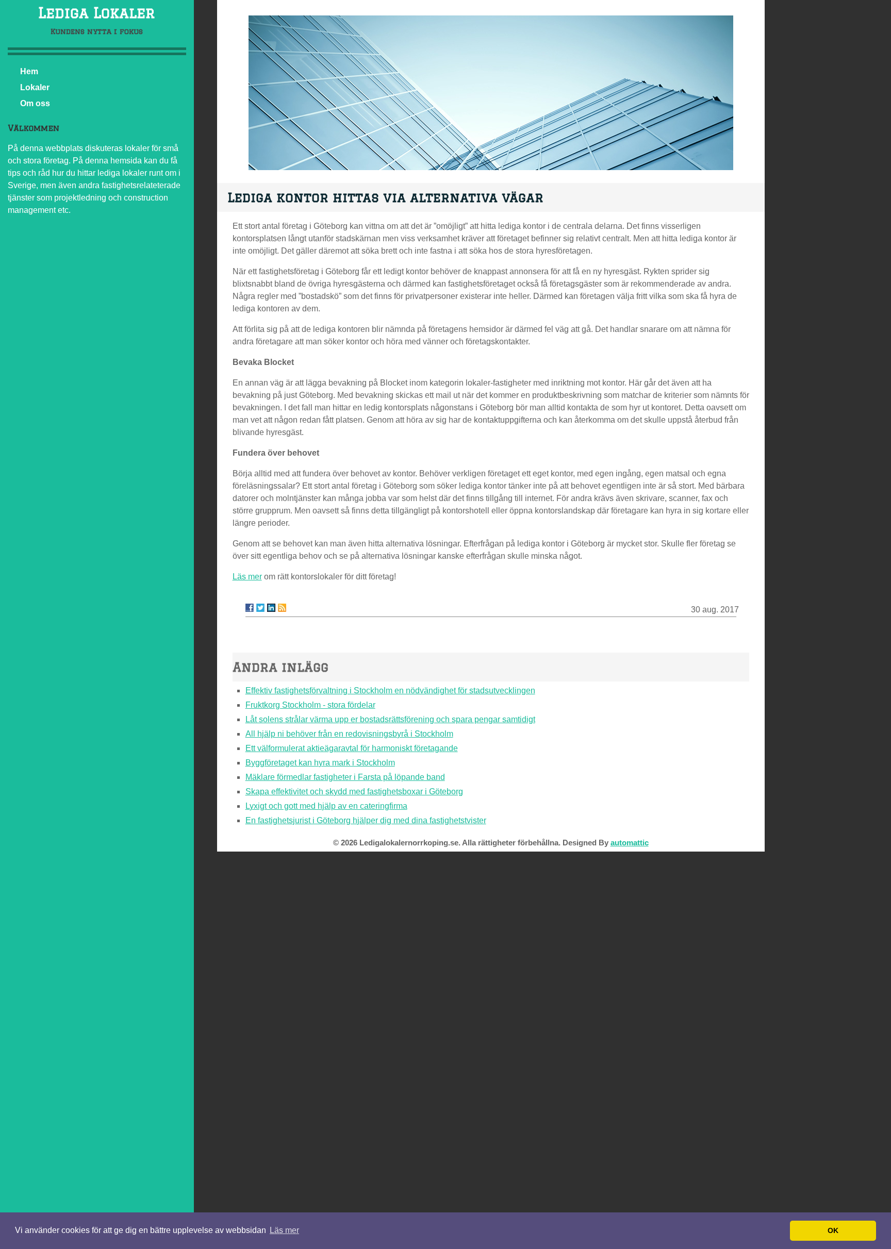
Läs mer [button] (284, 1230)
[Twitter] (260, 608)
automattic (629, 842)
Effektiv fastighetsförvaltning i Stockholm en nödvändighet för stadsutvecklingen (390, 690)
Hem (29, 71)
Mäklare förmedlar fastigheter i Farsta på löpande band (345, 777)
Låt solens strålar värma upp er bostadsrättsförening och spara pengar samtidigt (390, 719)
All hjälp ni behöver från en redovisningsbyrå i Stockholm (349, 733)
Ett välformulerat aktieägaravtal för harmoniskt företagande (351, 748)
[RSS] (282, 608)
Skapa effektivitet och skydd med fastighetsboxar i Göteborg (354, 791)
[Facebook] (249, 608)
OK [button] (833, 1230)
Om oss (35, 103)
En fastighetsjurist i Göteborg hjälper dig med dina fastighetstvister (365, 820)
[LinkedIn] (271, 608)
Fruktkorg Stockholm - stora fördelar (310, 705)
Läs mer (247, 576)
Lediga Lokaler (96, 13)
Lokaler (35, 87)
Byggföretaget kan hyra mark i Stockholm (320, 762)
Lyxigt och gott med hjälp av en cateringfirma (326, 806)
